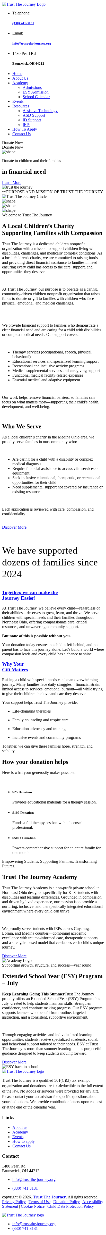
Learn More (11, 182)
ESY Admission (36, 92)
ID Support (32, 120)
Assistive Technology (40, 110)
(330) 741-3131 (23, 23)
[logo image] (23, 1215)
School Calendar (36, 97)
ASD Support (34, 115)
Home (17, 73)
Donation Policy (66, 1201)
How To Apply (24, 129)
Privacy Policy (14, 1201)
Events (17, 101)
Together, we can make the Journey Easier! (30, 595)
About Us (20, 78)
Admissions (32, 87)
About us (19, 1127)
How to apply (23, 1141)
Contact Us (21, 134)
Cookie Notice (33, 1206)
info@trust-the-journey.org (31, 43)
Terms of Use (39, 1201)
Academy (20, 83)
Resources (20, 106)
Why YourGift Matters (15, 666)
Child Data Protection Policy (70, 1206)
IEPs (26, 124)
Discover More (14, 527)
